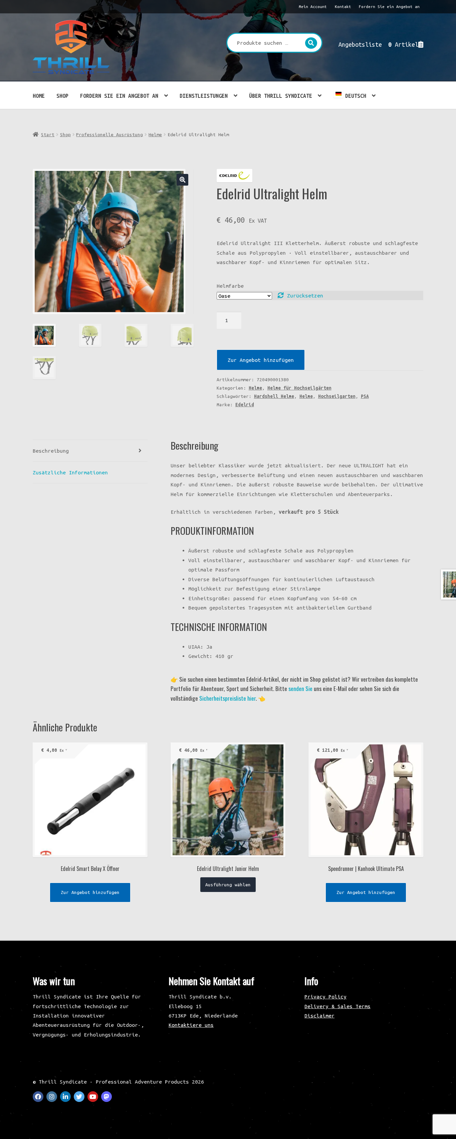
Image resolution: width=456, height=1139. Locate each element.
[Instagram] (51, 1096)
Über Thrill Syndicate (280, 96)
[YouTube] (92, 1096)
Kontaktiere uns (191, 1025)
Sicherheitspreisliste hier (227, 698)
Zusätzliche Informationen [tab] (70, 472)
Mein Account (313, 6)
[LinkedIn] (65, 1096)
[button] (182, 180)
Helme (155, 134)
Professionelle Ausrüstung (109, 134)
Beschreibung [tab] (51, 451)
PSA (365, 396)
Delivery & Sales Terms (337, 1006)
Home (39, 96)
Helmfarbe (230, 286)
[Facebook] (38, 1096)
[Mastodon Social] (106, 1096)
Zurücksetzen (305, 295)
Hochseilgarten (337, 396)
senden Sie (300, 688)
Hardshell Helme (274, 396)
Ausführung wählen (228, 884)
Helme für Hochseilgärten (299, 388)
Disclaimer (319, 1015)
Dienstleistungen (204, 96)
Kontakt (343, 6)
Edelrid (244, 404)
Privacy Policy (325, 996)
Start (47, 134)
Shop (62, 96)
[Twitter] (79, 1096)
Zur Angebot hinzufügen (261, 360)
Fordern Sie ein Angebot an (389, 6)
